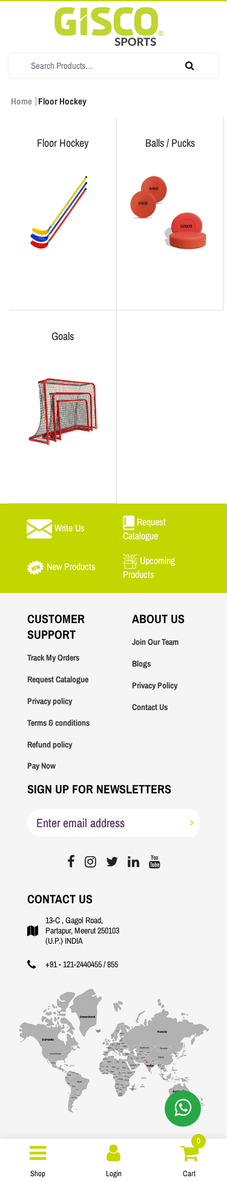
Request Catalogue (57, 679)
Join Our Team (155, 642)
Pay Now (41, 765)
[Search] (189, 66)
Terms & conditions (58, 723)
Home (21, 101)
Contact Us (150, 707)
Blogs (141, 663)
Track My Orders (53, 657)
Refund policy (49, 744)
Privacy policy (49, 701)
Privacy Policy (154, 685)
